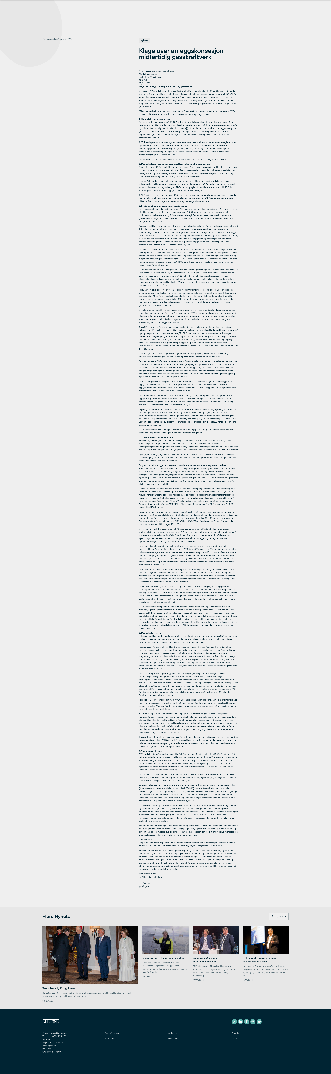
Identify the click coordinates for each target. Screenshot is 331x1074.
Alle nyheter (277, 916)
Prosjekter (236, 1033)
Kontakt (235, 1038)
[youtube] (259, 1021)
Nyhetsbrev (173, 1038)
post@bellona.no (59, 1033)
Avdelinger (173, 1033)
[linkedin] (240, 1021)
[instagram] (252, 1021)
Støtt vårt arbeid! (112, 1033)
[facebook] (246, 1021)
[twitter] (234, 1021)
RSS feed (109, 1038)
